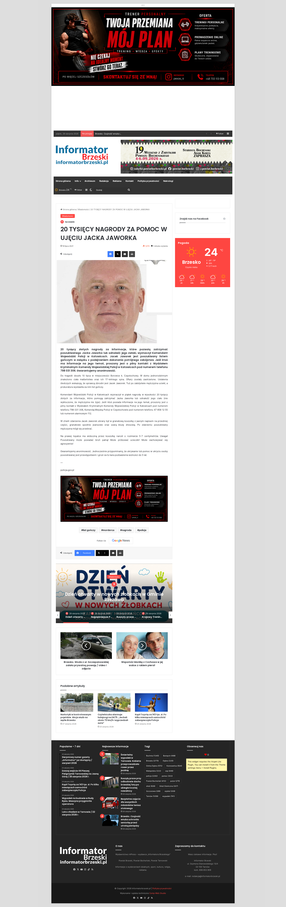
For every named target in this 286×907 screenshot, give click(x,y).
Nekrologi (168, 181)
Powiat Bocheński (156, 781)
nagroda (126, 530)
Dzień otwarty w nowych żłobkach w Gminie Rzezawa (120, 133)
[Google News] (121, 540)
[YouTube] (81, 869)
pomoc (167, 776)
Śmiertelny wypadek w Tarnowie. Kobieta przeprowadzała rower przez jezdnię (131, 762)
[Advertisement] (143, 108)
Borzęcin (169, 756)
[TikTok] (89, 869)
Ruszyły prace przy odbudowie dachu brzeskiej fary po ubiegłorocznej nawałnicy (131, 784)
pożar (175, 781)
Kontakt (129, 181)
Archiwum (90, 181)
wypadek (168, 796)
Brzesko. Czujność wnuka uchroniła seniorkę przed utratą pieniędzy (130, 821)
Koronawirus (174, 766)
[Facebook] (111, 254)
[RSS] (92, 869)
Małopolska (153, 771)
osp (169, 771)
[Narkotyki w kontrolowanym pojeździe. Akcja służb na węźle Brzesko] (76, 702)
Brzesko (152, 761)
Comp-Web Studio (157, 893)
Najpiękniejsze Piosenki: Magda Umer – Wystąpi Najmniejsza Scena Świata (114, 597)
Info (77, 181)
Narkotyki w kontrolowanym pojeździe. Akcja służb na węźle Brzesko (75, 717)
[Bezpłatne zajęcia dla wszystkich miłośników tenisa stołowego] (110, 803)
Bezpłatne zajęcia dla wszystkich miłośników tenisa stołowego (131, 803)
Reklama (117, 181)
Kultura (114, 576)
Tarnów (152, 796)
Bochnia (152, 756)
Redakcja (104, 181)
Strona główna (63, 181)
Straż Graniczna (168, 786)
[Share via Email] (125, 254)
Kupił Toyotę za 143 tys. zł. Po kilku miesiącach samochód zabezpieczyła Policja (150, 717)
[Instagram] (85, 869)
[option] (114, 593)
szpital (170, 791)
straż (150, 786)
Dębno (168, 761)
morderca (108, 530)
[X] (118, 254)
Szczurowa (153, 791)
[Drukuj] (132, 254)
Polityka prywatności (148, 181)
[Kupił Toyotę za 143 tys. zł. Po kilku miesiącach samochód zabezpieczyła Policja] (151, 702)
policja (142, 530)
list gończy (89, 530)
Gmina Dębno (154, 766)
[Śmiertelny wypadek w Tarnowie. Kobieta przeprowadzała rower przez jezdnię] (110, 758)
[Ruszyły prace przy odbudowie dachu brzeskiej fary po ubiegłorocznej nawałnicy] (110, 782)
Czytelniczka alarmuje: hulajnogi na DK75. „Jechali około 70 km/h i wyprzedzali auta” (113, 718)
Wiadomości (83, 209)
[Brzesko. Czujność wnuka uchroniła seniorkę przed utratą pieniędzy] (110, 820)
